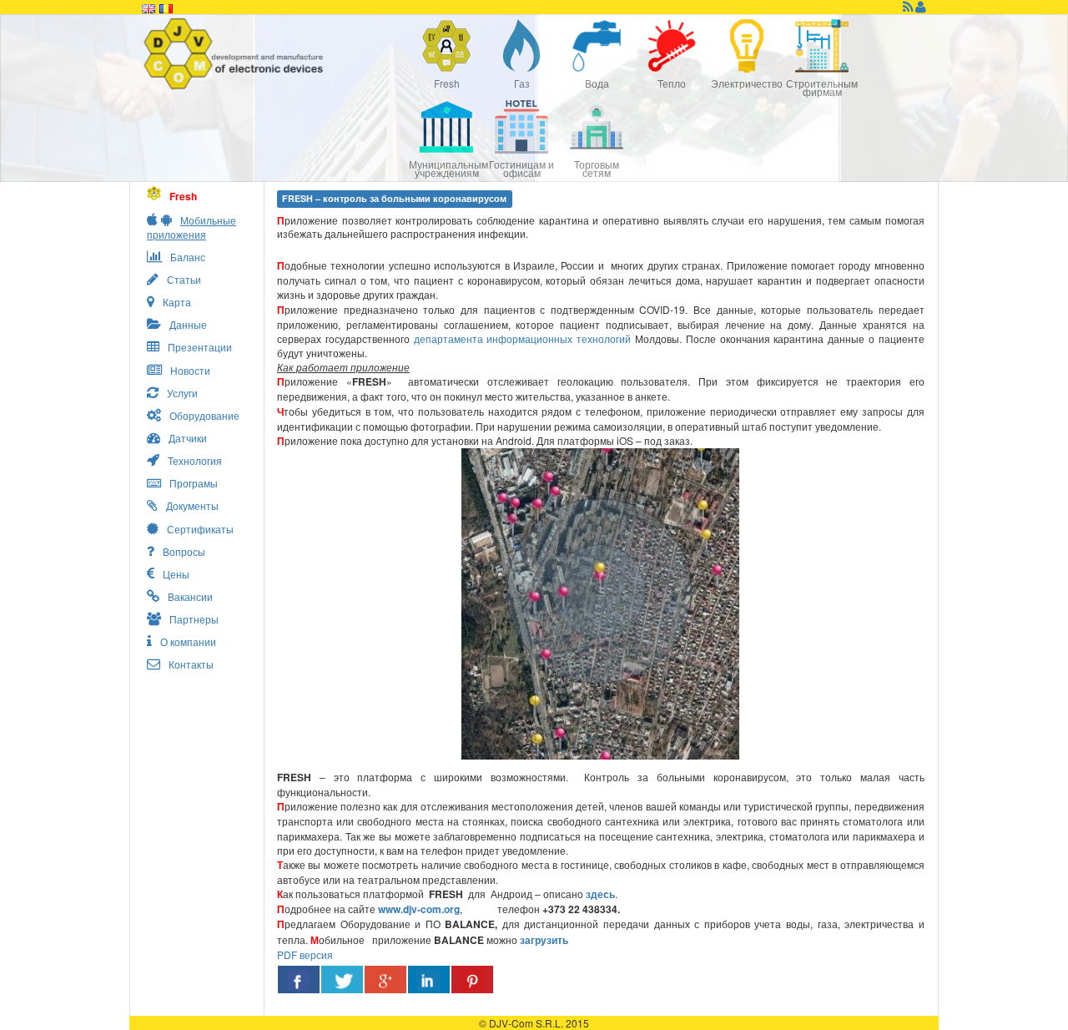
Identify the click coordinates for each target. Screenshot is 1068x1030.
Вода (597, 83)
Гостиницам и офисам (521, 168)
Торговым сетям (596, 168)
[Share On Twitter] (342, 979)
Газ (522, 83)
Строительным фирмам (822, 87)
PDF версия (305, 954)
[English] (148, 7)
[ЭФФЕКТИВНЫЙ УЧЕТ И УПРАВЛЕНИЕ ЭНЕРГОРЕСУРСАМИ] (275, 54)
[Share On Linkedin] (429, 979)
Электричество (747, 83)
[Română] (166, 7)
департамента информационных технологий (523, 338)
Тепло (671, 83)
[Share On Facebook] (299, 979)
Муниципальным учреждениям (446, 168)
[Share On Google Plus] (385, 979)
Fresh (447, 83)
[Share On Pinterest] (472, 979)
